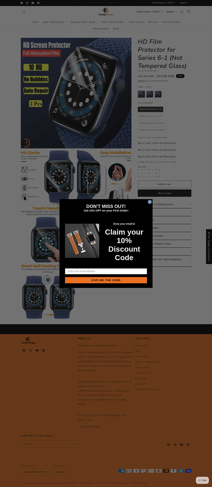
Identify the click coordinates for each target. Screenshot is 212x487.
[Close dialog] (149, 201)
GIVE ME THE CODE (106, 280)
